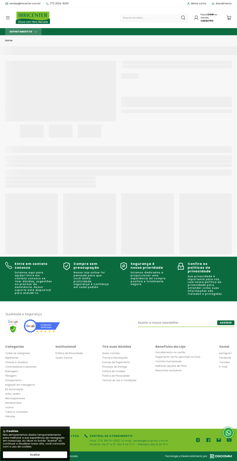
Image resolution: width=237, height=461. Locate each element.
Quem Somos (64, 357)
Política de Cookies (113, 371)
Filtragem (11, 376)
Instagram (225, 353)
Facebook (225, 357)
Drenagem (11, 371)
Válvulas (10, 416)
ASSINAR (226, 322)
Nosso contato (111, 353)
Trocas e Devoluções (115, 357)
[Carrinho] (229, 17)
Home (8, 40)
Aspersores (11, 357)
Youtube (224, 362)
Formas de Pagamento (116, 362)
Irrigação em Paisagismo (20, 385)
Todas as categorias (17, 353)
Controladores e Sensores (20, 366)
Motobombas (13, 403)
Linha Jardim (12, 394)
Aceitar (35, 455)
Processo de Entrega (114, 366)
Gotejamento (13, 380)
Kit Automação (14, 389)
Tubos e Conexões (16, 412)
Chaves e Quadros (16, 362)
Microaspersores (15, 398)
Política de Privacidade (69, 353)
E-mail (223, 366)
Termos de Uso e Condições (119, 380)
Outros (9, 407)
